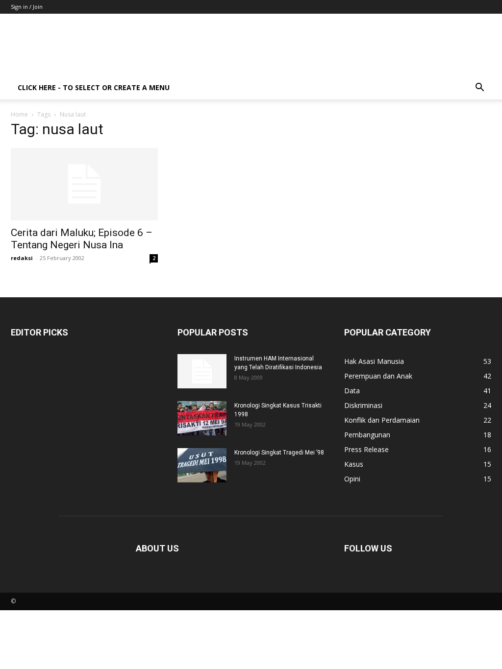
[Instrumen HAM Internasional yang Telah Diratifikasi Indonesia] (201, 371)
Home (19, 114)
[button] (479, 88)
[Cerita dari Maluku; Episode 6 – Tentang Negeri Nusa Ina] (84, 184)
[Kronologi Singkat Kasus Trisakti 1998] (201, 418)
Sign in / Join (27, 6)
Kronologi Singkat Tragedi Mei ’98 (279, 452)
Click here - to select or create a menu (94, 87)
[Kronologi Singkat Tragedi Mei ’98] (201, 465)
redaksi (22, 258)
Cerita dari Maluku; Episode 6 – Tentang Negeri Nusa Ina (81, 239)
